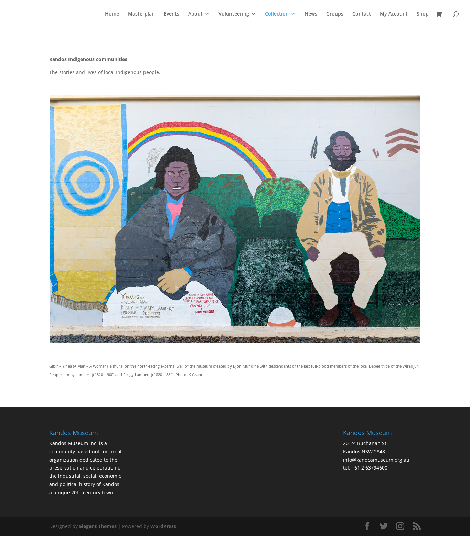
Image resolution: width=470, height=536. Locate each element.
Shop (423, 14)
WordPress (163, 526)
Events (171, 14)
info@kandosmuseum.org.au (376, 459)
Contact (361, 14)
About (195, 14)
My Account (394, 14)
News (311, 14)
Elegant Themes (98, 526)
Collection (277, 14)
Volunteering (233, 14)
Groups (334, 14)
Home (112, 14)
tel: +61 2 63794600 (365, 467)
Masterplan (141, 14)
